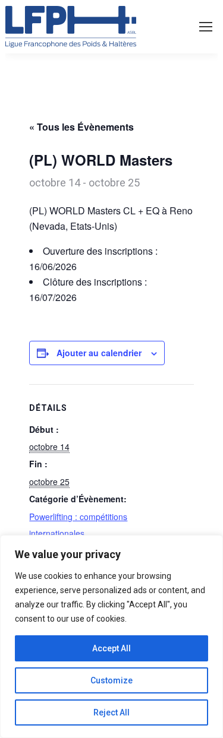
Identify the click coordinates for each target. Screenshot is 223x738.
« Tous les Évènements (81, 127)
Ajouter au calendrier (99, 353)
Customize (111, 680)
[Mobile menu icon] (206, 27)
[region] (111, 636)
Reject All (111, 712)
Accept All (111, 648)
